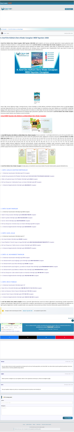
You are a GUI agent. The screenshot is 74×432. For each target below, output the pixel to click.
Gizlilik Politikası (29, 424)
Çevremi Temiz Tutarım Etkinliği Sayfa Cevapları (18, 294)
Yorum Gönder (68, 417)
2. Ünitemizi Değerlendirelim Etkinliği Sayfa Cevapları (19, 226)
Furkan (5, 33)
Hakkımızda (38, 424)
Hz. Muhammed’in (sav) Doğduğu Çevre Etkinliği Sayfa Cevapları (23, 260)
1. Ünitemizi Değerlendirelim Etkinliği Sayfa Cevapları (19, 185)
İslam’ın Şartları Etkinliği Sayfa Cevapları (17, 218)
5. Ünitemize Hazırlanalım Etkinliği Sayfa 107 (13, 285)
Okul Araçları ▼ (69, 9)
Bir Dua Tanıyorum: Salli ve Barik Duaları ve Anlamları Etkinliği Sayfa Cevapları (25, 272)
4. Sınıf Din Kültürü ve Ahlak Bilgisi (15, 29)
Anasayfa (5, 29)
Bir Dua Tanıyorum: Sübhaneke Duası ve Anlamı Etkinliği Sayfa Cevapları (21, 182)
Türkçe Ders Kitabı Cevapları (46, 424)
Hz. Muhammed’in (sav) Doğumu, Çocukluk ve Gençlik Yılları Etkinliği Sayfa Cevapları (30, 266)
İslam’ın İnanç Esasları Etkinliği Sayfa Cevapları (19, 215)
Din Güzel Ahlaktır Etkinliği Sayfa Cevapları (14, 239)
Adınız (2, 400)
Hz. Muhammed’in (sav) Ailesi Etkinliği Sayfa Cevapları (17, 263)
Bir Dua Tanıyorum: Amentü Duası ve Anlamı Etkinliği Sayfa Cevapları (21, 223)
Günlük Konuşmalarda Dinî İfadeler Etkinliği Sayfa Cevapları (28, 176)
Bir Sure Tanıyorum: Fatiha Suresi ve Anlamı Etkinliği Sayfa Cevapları (21, 245)
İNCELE (9, 3)
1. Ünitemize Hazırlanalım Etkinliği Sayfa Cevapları (16, 173)
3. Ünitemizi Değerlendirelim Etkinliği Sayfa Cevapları (19, 248)
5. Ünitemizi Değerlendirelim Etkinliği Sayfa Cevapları (20, 297)
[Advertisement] (34, 19)
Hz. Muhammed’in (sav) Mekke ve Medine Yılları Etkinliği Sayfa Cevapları (25, 269)
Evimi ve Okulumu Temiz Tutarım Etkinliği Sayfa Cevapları (19, 291)
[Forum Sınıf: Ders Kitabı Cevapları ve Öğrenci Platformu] (6, 9)
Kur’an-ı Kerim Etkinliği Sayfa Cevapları (16, 221)
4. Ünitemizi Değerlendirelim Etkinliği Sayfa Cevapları (20, 275)
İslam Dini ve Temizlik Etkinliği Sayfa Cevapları (22, 288)
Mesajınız (3, 405)
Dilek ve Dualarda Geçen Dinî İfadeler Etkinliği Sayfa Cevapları (20, 179)
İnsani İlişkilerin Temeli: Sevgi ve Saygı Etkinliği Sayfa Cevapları (28, 242)
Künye (24, 424)
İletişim (34, 424)
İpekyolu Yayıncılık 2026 (27, 310)
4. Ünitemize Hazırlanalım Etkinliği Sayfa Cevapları (16, 257)
